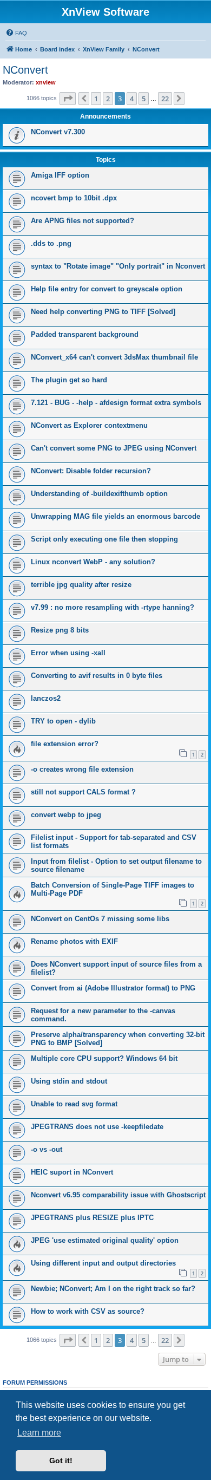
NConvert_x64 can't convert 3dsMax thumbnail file (114, 357)
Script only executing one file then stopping (104, 539)
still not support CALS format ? (83, 792)
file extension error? (64, 744)
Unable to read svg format (74, 1104)
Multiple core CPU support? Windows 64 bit (104, 1058)
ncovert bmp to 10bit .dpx (74, 198)
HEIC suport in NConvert (72, 1172)
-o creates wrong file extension (82, 769)
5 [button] (144, 98)
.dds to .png (51, 243)
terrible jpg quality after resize (81, 585)
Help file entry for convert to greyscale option (106, 289)
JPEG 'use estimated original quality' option (105, 1240)
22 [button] (165, 98)
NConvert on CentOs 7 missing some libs (100, 919)
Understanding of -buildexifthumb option (99, 494)
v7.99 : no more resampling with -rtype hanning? (112, 607)
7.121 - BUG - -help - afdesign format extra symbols (116, 403)
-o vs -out (46, 1149)
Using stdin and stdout (69, 1081)
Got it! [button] (60, 1460)
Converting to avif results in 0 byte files (96, 675)
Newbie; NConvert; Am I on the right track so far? (113, 1289)
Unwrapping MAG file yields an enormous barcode (115, 516)
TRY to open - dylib (63, 721)
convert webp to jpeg (66, 815)
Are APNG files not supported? (82, 221)
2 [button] (108, 98)
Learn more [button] (39, 1432)
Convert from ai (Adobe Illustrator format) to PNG (113, 988)
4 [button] (132, 98)
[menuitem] (16, 33)
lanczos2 (46, 698)
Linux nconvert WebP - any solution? (93, 562)
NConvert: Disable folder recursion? (91, 471)
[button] (68, 98)
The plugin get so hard (69, 380)
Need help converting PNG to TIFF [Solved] (103, 312)
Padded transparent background (85, 334)
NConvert (25, 70)
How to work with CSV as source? (87, 1311)
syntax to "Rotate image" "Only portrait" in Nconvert (118, 266)
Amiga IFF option (60, 175)
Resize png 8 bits (60, 630)
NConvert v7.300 (58, 132)
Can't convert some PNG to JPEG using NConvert (113, 448)
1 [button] (96, 98)
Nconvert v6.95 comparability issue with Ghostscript (118, 1195)
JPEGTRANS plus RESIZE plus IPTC (92, 1218)
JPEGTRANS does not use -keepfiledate (97, 1127)
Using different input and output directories (103, 1263)
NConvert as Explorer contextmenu (89, 425)
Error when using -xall (68, 653)
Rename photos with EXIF (74, 941)
